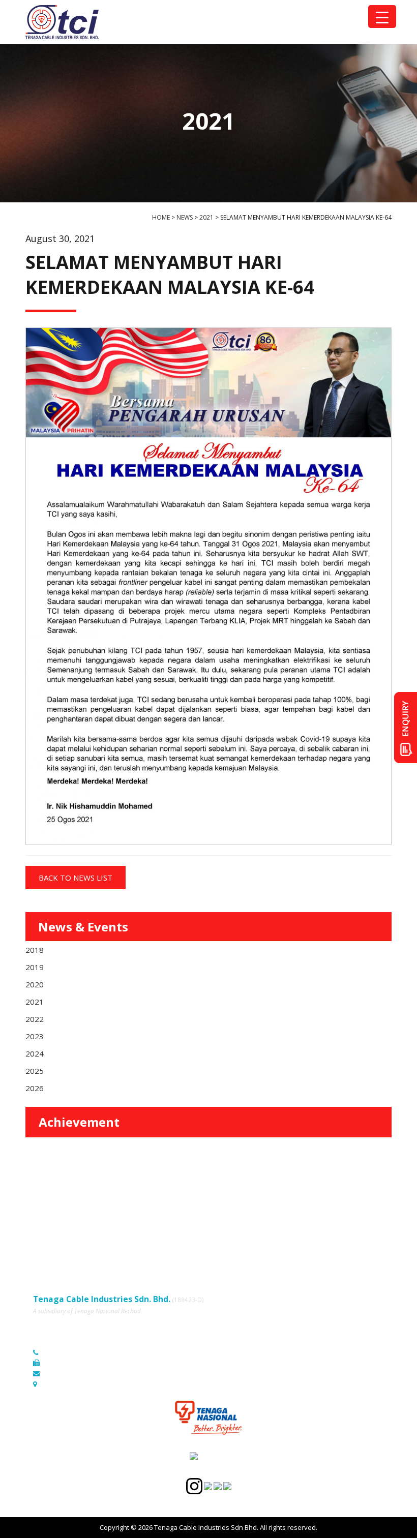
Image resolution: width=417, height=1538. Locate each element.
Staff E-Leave (223, 1237)
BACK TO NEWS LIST (75, 877)
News (41, 1223)
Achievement (79, 1121)
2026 (34, 1088)
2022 (34, 1019)
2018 (34, 950)
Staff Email (49, 1251)
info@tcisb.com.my (73, 1373)
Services (46, 1209)
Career (43, 1237)
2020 (34, 984)
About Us (217, 1195)
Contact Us (219, 1223)
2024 (34, 1053)
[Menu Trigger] (382, 16)
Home (42, 1195)
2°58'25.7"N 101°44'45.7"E (83, 1384)
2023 (34, 1036)
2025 (34, 1071)
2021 (34, 1002)
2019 (34, 967)
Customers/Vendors (234, 1209)
